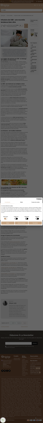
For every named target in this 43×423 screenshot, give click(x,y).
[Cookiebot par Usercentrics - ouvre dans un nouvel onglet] (37, 199)
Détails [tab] (21, 202)
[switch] (15, 218)
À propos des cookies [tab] (36, 202)
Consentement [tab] (7, 202)
